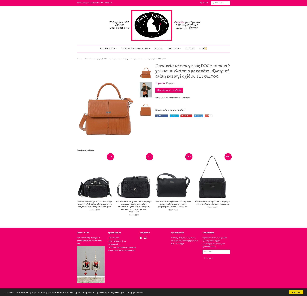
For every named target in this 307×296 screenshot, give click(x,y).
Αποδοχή (296, 292)
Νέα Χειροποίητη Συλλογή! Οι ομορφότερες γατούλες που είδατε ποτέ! (89, 240)
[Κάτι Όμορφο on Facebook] (141, 238)
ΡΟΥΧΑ (159, 48)
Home (79, 59)
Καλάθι (205, 3)
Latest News (83, 232)
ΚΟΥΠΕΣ (189, 48)
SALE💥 (203, 48)
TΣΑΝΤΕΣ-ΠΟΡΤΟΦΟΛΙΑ (135, 48)
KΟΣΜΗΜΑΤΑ (108, 48)
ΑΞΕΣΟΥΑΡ (173, 48)
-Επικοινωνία (113, 238)
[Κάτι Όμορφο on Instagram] (145, 238)
